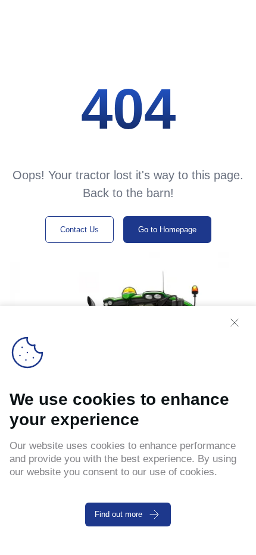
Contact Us (79, 229)
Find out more (118, 514)
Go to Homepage (167, 229)
